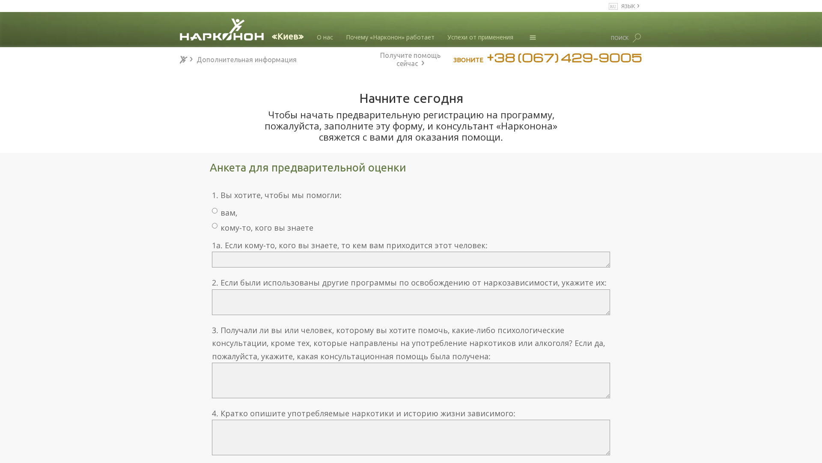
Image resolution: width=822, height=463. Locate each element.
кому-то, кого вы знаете (266, 227)
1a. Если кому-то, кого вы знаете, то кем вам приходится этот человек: (350, 245)
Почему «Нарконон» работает (390, 37)
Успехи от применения (480, 37)
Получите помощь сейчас (410, 58)
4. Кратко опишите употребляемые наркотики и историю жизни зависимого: (363, 413)
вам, (228, 212)
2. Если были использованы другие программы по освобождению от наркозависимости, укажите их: (409, 282)
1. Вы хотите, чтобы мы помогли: (277, 195)
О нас (325, 37)
